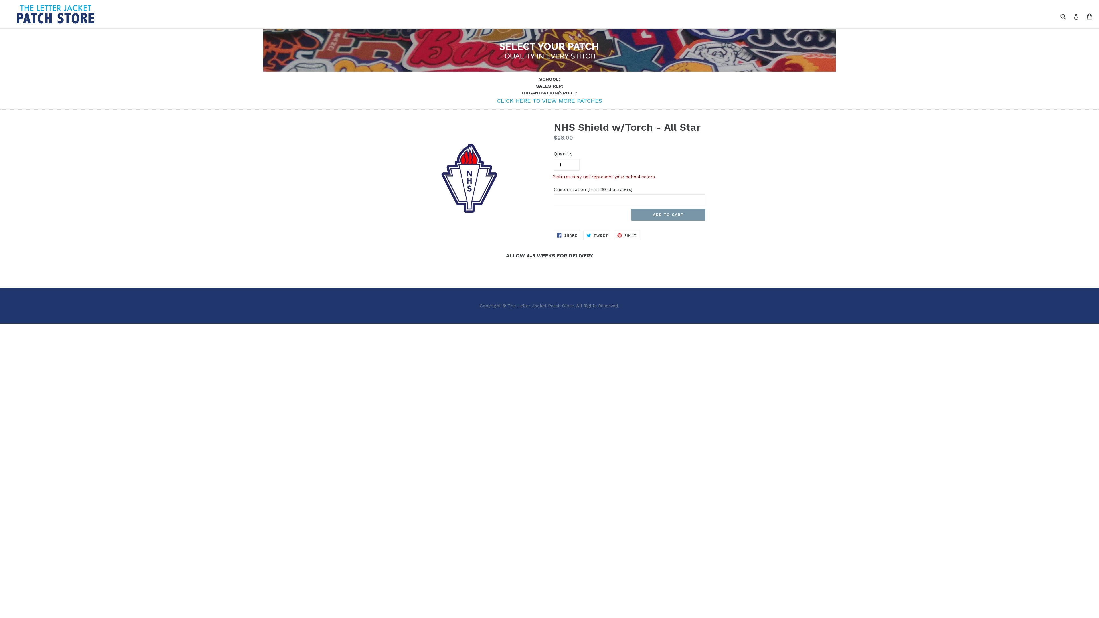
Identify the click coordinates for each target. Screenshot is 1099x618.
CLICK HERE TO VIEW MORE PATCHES (549, 100)
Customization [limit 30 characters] (593, 189)
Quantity (563, 154)
